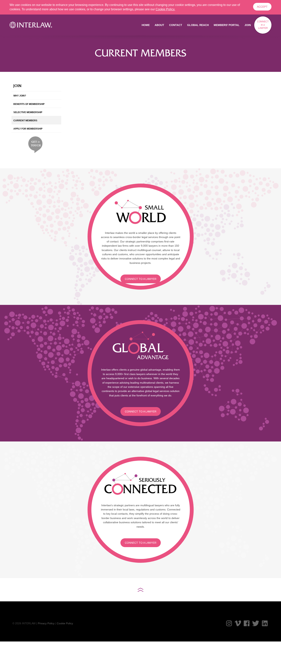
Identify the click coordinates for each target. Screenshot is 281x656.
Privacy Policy (46, 623)
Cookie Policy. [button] (165, 9)
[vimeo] (238, 623)
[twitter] (255, 623)
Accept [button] (262, 6)
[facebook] (246, 623)
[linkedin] (265, 623)
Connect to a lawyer (140, 278)
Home (146, 25)
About (159, 25)
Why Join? (19, 95)
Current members (25, 120)
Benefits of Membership (29, 104)
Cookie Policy (65, 623)
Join (247, 25)
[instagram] (229, 623)
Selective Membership (27, 112)
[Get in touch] (35, 144)
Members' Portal (227, 25)
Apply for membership (27, 128)
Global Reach (198, 25)
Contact (175, 25)
